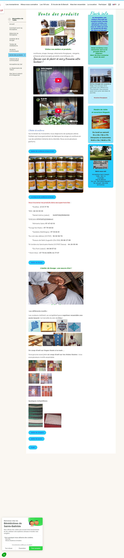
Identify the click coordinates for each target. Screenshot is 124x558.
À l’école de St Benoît (59, 4)
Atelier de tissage (37, 262)
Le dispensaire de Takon (15, 69)
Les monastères (12, 4)
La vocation (92, 4)
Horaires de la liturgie (14, 39)
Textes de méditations (13, 45)
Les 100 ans (44, 4)
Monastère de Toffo (17, 19)
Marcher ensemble (77, 4)
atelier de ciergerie (37, 432)
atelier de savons (36, 439)
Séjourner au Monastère (13, 34)
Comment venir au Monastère (15, 28)
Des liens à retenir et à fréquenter (15, 74)
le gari (33, 447)
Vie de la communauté (14, 50)
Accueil (11, 24)
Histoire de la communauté (14, 59)
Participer (103, 4)
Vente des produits (16, 55)
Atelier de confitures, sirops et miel (42, 151)
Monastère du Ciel (15, 64)
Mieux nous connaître (29, 4)
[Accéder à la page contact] (109, 5)
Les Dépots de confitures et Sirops (42, 197)
